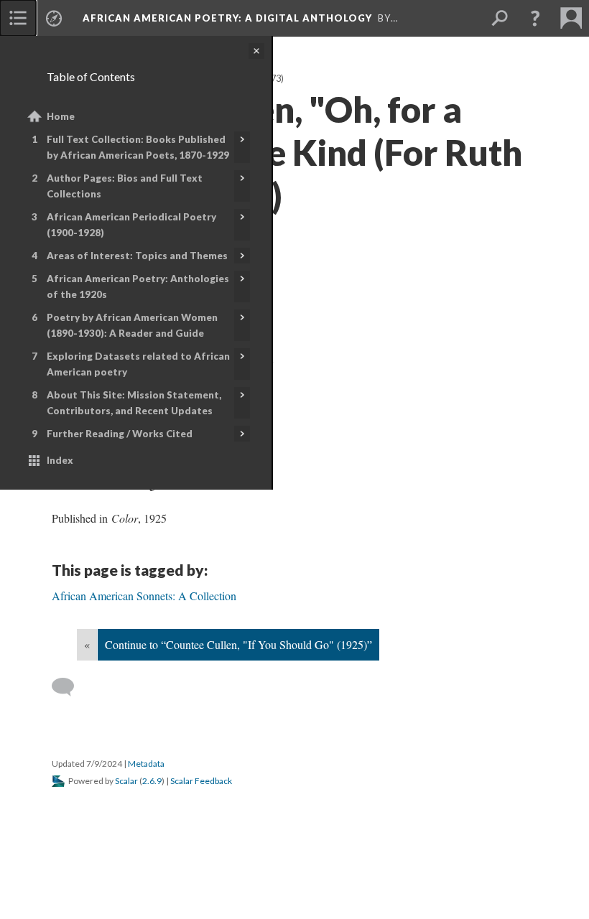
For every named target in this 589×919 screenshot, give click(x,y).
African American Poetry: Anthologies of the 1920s (138, 286)
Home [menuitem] (61, 116)
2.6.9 (152, 780)
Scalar (126, 780)
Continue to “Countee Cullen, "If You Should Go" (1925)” (238, 644)
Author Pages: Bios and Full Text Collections (125, 186)
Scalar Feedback (201, 780)
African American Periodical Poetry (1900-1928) (131, 224)
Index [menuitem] (60, 460)
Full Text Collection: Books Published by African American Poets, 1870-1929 (138, 147)
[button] (535, 18)
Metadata (146, 763)
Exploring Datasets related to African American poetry (138, 364)
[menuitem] (18, 18)
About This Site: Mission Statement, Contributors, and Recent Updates (134, 402)
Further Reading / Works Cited (120, 433)
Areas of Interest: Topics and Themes (137, 255)
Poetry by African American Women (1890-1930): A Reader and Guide (132, 325)
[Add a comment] (69, 687)
